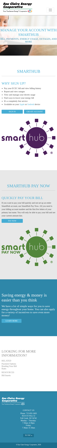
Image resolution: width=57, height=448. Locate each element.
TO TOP (28, 435)
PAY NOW (12, 221)
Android (30, 104)
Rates (4, 368)
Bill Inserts (6, 375)
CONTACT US (28, 410)
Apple (22, 104)
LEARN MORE (12, 321)
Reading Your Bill (9, 366)
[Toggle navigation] (50, 10)
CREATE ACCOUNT (35, 112)
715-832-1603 (31, 413)
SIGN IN (12, 112)
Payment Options (9, 364)
